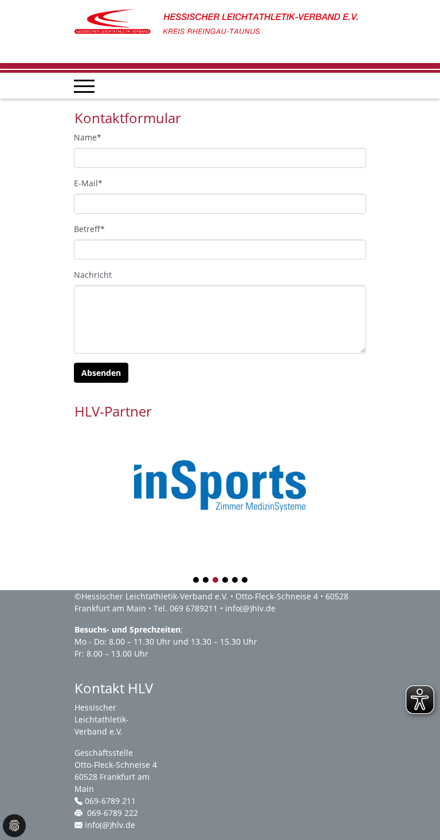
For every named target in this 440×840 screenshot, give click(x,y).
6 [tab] (245, 581)
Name (87, 137)
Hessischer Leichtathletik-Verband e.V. (154, 596)
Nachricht (93, 274)
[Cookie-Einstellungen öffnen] (14, 825)
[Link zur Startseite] (220, 22)
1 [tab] (196, 581)
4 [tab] (225, 581)
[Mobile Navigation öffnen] (84, 86)
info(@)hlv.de (250, 608)
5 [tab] (235, 581)
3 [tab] (216, 581)
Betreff (89, 228)
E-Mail (88, 183)
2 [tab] (206, 581)
